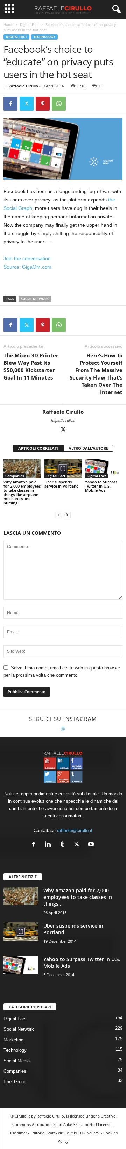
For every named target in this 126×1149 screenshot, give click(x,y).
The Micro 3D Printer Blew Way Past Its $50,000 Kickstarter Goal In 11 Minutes (31, 366)
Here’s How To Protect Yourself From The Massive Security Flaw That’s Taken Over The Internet (96, 374)
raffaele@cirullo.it (74, 830)
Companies (14, 475)
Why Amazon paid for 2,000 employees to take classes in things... (77, 897)
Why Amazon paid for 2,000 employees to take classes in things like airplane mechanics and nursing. (22, 492)
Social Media (17, 1060)
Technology (44, 37)
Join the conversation (27, 258)
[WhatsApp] (59, 104)
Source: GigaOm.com (27, 267)
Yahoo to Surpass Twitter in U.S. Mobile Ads (101, 486)
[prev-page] (58, 514)
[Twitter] (27, 104)
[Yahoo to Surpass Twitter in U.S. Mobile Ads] (103, 468)
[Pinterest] (43, 104)
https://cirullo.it (63, 420)
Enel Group (15, 1081)
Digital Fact (29, 24)
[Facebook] (11, 104)
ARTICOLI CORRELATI (38, 448)
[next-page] (67, 514)
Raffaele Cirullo (23, 85)
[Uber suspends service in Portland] (63, 468)
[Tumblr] (64, 844)
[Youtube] (91, 844)
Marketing (13, 1039)
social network (35, 299)
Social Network (19, 1029)
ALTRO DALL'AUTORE (88, 448)
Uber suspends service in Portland (61, 484)
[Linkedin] (49, 844)
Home (8, 24)
